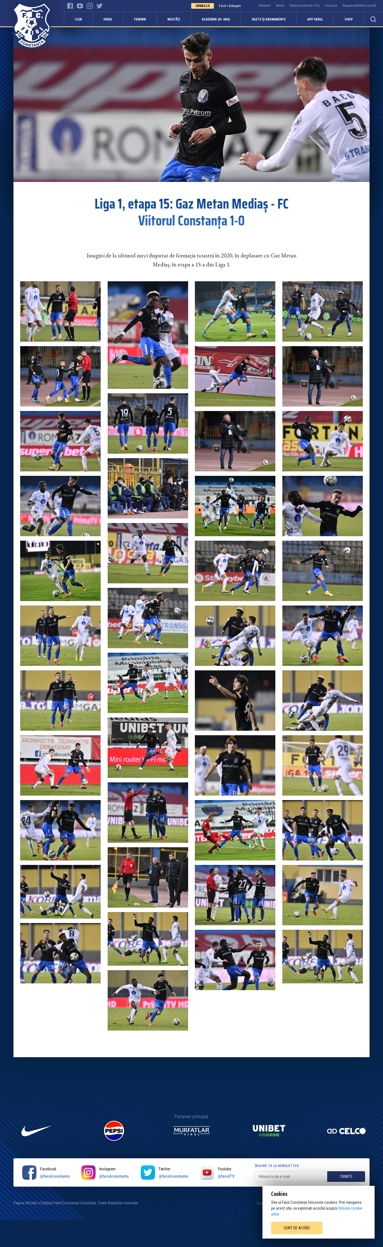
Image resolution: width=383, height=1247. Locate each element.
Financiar (331, 6)
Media (280, 6)
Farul (107, 19)
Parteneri (265, 6)
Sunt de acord (297, 1228)
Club (78, 19)
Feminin (140, 19)
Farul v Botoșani (230, 6)
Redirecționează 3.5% (305, 6)
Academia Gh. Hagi (216, 19)
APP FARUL (315, 19)
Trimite (346, 1176)
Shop (349, 19)
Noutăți (173, 19)
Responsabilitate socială (359, 6)
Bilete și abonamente (269, 19)
